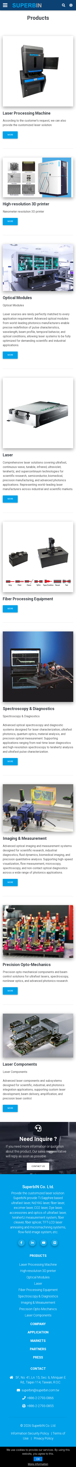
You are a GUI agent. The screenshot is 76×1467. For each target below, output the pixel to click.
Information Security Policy (30, 1433)
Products (38, 1256)
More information (38, 1464)
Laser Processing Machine (38, 1264)
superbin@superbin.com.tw (40, 1390)
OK (38, 1459)
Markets (38, 1341)
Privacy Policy (43, 1438)
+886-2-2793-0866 (40, 1398)
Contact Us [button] (38, 1166)
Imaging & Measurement (38, 1302)
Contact (38, 1368)
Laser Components (38, 1315)
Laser (38, 1283)
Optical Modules (38, 1277)
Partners (38, 1349)
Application (38, 1332)
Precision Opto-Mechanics (38, 1309)
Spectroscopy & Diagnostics (38, 1296)
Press (38, 1357)
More (10, 135)
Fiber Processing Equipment (38, 1290)
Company (38, 1324)
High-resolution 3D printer (38, 1271)
